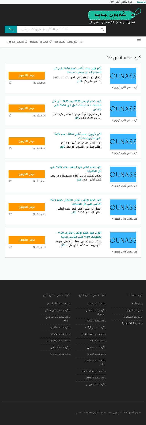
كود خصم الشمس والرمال (95, 312)
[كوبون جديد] (112, 16)
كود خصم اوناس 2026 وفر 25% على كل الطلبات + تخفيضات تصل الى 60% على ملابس (76, 105)
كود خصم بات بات (59, 354)
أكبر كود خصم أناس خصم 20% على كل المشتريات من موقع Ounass (77, 70)
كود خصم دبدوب (96, 354)
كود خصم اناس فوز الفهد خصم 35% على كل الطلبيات (75, 169)
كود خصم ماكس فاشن (56, 310)
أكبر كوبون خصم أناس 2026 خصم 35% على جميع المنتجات (77, 136)
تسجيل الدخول (15, 41)
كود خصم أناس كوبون (125, 87)
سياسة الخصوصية (131, 323)
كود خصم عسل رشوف (93, 371)
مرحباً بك (136, 303)
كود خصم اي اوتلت (94, 327)
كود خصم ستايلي (59, 327)
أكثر (79, 81)
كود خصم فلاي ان (95, 384)
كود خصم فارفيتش (94, 377)
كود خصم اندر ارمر (95, 320)
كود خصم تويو (97, 340)
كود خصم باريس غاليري (92, 334)
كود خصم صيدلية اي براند (94, 362)
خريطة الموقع (133, 310)
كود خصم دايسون (95, 347)
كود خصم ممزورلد (59, 334)
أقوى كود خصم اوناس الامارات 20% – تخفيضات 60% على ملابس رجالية (78, 234)
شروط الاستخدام (131, 317)
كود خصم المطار (96, 303)
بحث (11, 29)
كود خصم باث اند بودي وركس (56, 319)
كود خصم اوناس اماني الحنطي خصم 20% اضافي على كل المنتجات (75, 202)
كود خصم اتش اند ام (57, 303)
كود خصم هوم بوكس (57, 340)
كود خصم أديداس (59, 347)
